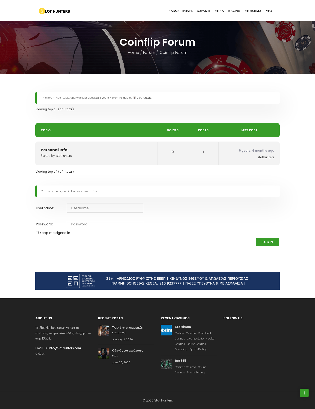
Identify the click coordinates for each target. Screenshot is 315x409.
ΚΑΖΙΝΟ (234, 11)
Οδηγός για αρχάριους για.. (127, 353)
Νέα (269, 11)
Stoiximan (183, 327)
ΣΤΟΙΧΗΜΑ (252, 11)
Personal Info (54, 149)
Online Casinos (196, 344)
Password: (44, 224)
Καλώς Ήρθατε (180, 11)
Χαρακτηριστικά (210, 11)
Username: (45, 208)
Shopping (181, 349)
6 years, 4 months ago (113, 98)
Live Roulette (195, 338)
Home (133, 52)
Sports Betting (198, 349)
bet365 (180, 361)
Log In (267, 242)
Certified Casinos (185, 333)
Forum (149, 52)
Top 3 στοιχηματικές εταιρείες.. (127, 330)
